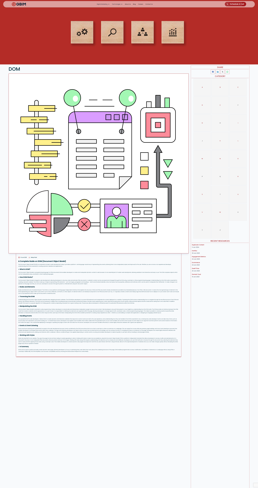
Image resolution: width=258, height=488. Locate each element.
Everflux (194, 251)
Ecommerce (196, 262)
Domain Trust (196, 274)
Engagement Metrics (199, 257)
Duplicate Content (198, 245)
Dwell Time (195, 268)
